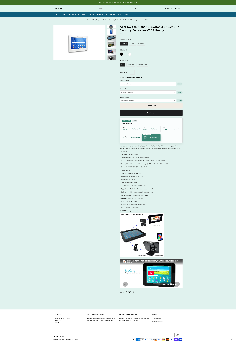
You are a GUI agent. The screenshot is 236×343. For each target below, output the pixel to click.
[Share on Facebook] (126, 292)
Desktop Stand (142, 64)
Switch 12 (124, 43)
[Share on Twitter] (129, 292)
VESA (122, 64)
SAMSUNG (72, 14)
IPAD (64, 14)
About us (57, 320)
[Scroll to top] (232, 339)
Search (57, 322)
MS (79, 14)
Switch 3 (132, 43)
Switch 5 (141, 43)
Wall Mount (130, 64)
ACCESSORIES (111, 14)
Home (89, 20)
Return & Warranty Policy (62, 318)
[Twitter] (57, 336)
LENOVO (91, 14)
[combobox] (115, 8)
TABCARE (59, 8)
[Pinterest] (60, 336)
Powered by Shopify (72, 339)
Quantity (123, 72)
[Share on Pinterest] (133, 292)
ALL (57, 14)
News (120, 14)
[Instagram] (63, 336)
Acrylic (95, 20)
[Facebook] (54, 336)
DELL (84, 14)
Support (127, 14)
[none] (111, 27)
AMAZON (100, 14)
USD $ (178, 335)
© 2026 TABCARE (59, 339)
